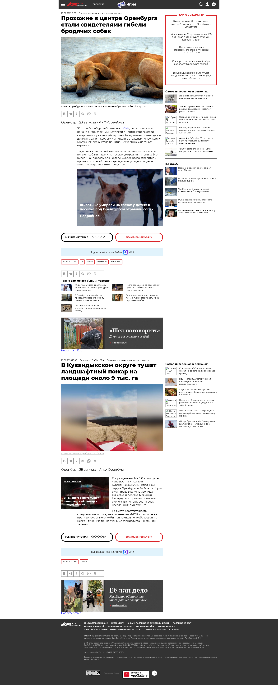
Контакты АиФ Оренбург (120, 626)
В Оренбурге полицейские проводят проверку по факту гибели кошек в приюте (89, 298)
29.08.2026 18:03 (69, 360)
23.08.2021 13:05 (68, 13)
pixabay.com (140, 106)
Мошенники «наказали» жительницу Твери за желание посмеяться (196, 211)
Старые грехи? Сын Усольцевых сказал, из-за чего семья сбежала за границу (197, 371)
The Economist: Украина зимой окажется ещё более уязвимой (193, 190)
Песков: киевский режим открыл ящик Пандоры (194, 169)
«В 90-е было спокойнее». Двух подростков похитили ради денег (196, 150)
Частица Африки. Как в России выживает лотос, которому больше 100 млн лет (197, 130)
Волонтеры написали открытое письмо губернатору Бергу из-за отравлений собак (142, 298)
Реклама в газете (167, 626)
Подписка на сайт (182, 623)
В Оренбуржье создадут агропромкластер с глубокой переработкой (191, 50)
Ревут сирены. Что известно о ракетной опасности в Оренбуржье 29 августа (191, 24)
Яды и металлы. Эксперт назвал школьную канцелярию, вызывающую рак (195, 381)
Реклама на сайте (145, 626)
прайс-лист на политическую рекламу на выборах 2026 (112, 630)
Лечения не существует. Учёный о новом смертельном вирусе (196, 97)
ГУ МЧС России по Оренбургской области (82, 453)
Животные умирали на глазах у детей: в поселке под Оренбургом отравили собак (116, 207)
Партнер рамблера (111, 673)
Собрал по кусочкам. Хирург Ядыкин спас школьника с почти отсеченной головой (198, 119)
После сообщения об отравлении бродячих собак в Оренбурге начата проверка (143, 287)
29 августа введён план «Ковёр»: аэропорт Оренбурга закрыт (191, 62)
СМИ (126, 128)
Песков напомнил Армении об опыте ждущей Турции (197, 179)
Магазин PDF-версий (94, 626)
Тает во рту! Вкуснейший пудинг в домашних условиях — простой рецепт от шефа (196, 109)
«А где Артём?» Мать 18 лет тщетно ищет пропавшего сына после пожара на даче (196, 141)
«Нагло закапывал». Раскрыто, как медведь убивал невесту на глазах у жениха (197, 413)
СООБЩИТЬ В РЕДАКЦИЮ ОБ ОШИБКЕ (161, 630)
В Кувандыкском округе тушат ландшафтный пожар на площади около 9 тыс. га (191, 76)
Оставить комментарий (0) (139, 237)
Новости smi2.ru (72, 350)
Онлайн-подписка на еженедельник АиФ (148, 623)
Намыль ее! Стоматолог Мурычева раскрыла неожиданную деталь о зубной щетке (196, 402)
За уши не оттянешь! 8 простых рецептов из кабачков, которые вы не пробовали (198, 392)
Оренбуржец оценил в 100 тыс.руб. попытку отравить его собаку (90, 308)
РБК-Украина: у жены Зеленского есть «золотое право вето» (195, 201)
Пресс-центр (117, 623)
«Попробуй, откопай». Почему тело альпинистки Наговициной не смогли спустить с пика (197, 424)
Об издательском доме (96, 623)
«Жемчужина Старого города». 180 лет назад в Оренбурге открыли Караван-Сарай (191, 37)
